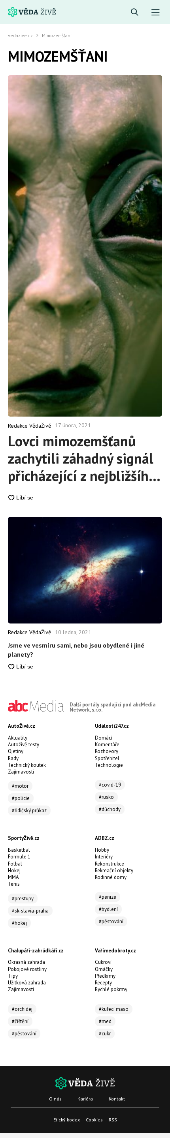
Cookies (94, 1120)
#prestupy (23, 898)
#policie (21, 798)
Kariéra (85, 1099)
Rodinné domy (111, 877)
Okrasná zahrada (26, 962)
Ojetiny (15, 751)
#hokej (19, 923)
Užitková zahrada (27, 982)
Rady (13, 758)
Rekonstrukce (109, 863)
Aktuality (17, 737)
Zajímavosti (21, 771)
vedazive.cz (20, 35)
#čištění (20, 1021)
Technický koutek (27, 765)
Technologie (109, 765)
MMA (13, 877)
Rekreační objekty (114, 870)
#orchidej (22, 1009)
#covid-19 (110, 784)
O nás (55, 1099)
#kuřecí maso (113, 1009)
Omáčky (104, 969)
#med (105, 1021)
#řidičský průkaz (29, 810)
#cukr (105, 1033)
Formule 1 (19, 856)
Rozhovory (106, 751)
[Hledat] (134, 12)
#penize (107, 897)
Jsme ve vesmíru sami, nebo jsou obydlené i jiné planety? (76, 649)
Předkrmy (105, 976)
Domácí (103, 737)
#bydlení (108, 909)
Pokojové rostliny (27, 969)
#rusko (106, 797)
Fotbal (15, 863)
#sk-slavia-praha (30, 910)
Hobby (102, 850)
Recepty (103, 982)
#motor (20, 786)
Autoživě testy (23, 744)
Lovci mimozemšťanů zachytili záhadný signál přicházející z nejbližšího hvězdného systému (82, 458)
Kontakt (117, 1099)
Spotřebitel (107, 758)
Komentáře (107, 744)
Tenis (14, 884)
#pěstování (111, 921)
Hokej (14, 870)
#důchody (110, 809)
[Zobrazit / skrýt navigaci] (155, 12)
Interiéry (104, 856)
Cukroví (103, 962)
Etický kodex (66, 1120)
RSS (113, 1120)
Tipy (13, 976)
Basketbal (19, 850)
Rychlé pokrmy (111, 989)
